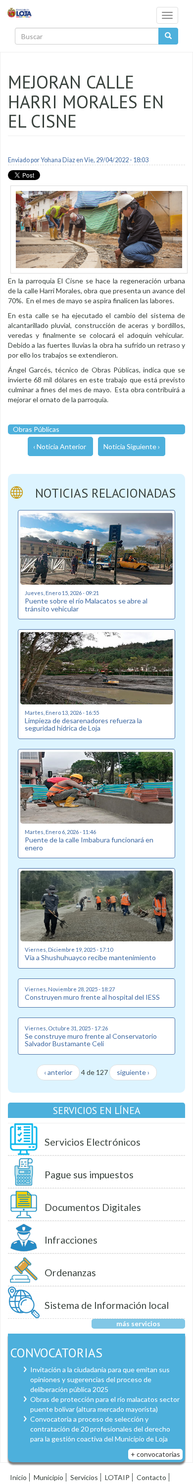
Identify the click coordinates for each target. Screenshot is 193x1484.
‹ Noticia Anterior (59, 446)
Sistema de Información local (107, 1305)
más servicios (138, 1323)
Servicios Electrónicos (93, 1142)
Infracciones (71, 1240)
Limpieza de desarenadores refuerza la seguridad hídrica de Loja (83, 724)
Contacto (151, 1477)
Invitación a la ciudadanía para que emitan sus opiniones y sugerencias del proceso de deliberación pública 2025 (100, 1379)
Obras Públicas (36, 429)
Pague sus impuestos (89, 1174)
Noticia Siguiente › (131, 446)
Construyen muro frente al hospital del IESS (92, 997)
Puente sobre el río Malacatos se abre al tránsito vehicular (86, 604)
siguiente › (133, 1072)
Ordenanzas (70, 1272)
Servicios (84, 1477)
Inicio (18, 1477)
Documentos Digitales (93, 1207)
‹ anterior (58, 1072)
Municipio (48, 1477)
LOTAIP (117, 1477)
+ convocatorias (155, 1454)
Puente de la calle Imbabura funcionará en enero (89, 843)
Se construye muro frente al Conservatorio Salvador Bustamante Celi (91, 1040)
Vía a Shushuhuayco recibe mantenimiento (90, 957)
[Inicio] (19, 12)
